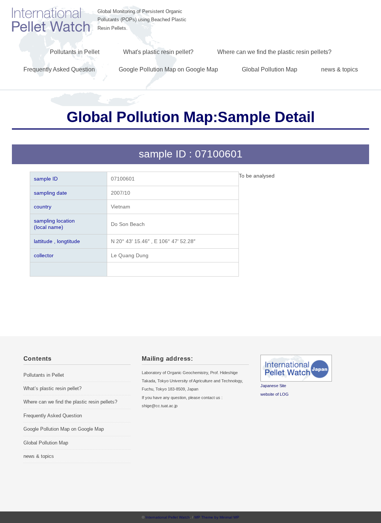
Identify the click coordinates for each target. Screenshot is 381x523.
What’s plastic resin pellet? (52, 388)
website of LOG (274, 394)
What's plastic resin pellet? (158, 52)
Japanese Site (273, 385)
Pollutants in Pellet (74, 52)
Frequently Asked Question (59, 69)
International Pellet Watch (167, 517)
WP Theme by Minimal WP (216, 517)
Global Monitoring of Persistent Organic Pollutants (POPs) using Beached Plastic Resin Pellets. (141, 20)
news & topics (339, 69)
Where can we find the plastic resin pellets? (274, 52)
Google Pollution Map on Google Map (168, 69)
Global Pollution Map (269, 69)
